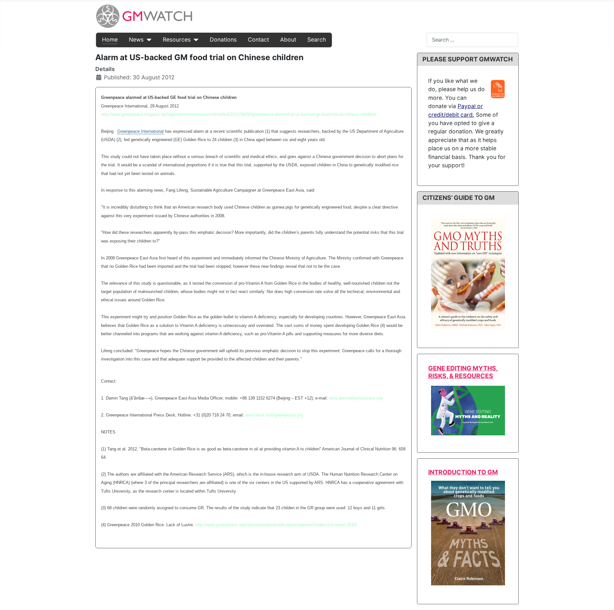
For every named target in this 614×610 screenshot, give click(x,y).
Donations (223, 39)
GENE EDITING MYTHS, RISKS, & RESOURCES (463, 371)
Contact (258, 39)
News (136, 39)
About (288, 39)
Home (110, 39)
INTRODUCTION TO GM (463, 472)
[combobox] (472, 40)
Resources (177, 39)
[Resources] (195, 40)
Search (316, 39)
